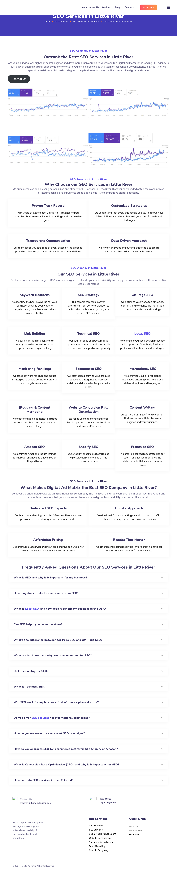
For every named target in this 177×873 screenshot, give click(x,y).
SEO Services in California (86, 21)
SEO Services (61, 21)
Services (105, 7)
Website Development (100, 838)
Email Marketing (97, 846)
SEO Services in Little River (88, 179)
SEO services (40, 718)
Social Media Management (102, 834)
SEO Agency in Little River (88, 268)
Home (84, 7)
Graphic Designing (98, 850)
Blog (117, 7)
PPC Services (96, 825)
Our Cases (134, 834)
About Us (94, 7)
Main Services (136, 830)
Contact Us (19, 79)
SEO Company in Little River (88, 51)
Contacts (129, 7)
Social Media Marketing (101, 842)
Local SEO (142, 333)
